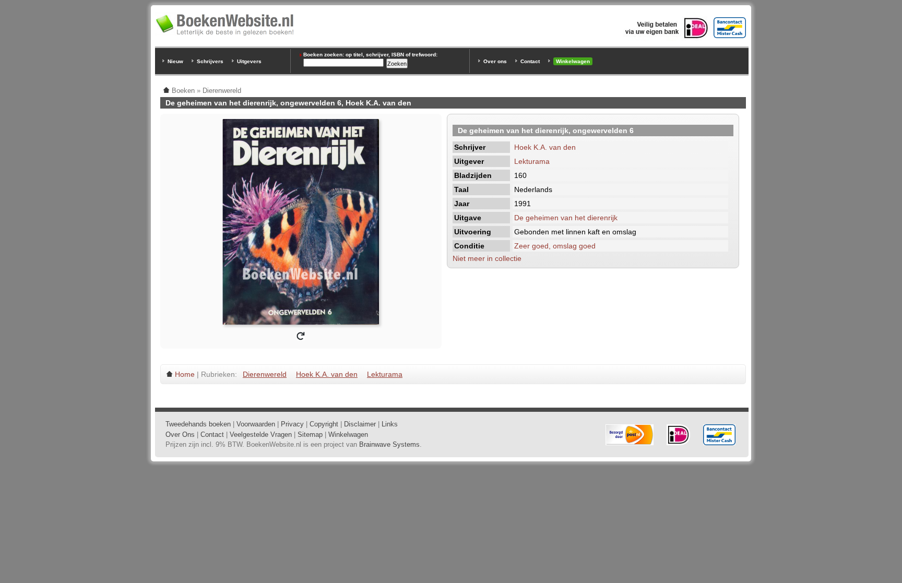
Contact (530, 61)
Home (185, 374)
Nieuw (175, 61)
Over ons (495, 61)
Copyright (324, 424)
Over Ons (180, 434)
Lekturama (532, 161)
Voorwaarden (255, 424)
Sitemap (310, 434)
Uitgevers (249, 61)
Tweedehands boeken (198, 424)
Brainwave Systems (389, 444)
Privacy (292, 424)
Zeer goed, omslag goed (555, 246)
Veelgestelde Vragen (261, 434)
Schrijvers (210, 61)
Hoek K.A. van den (545, 147)
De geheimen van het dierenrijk (566, 217)
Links (390, 424)
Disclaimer (360, 424)
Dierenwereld (265, 374)
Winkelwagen (573, 61)
